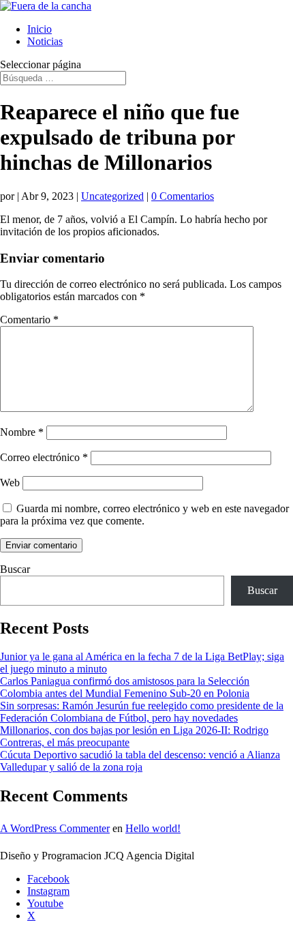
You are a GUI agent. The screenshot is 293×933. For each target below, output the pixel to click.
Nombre (22, 432)
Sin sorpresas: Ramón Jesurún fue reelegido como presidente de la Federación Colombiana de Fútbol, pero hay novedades (141, 712)
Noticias (45, 41)
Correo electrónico (44, 457)
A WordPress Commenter (55, 828)
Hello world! (153, 828)
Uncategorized (112, 196)
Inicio (39, 29)
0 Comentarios (182, 196)
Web (10, 482)
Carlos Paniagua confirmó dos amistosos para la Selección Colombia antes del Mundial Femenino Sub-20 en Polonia (124, 687)
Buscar (15, 569)
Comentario (29, 319)
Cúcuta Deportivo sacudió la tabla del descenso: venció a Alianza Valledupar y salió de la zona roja (140, 761)
